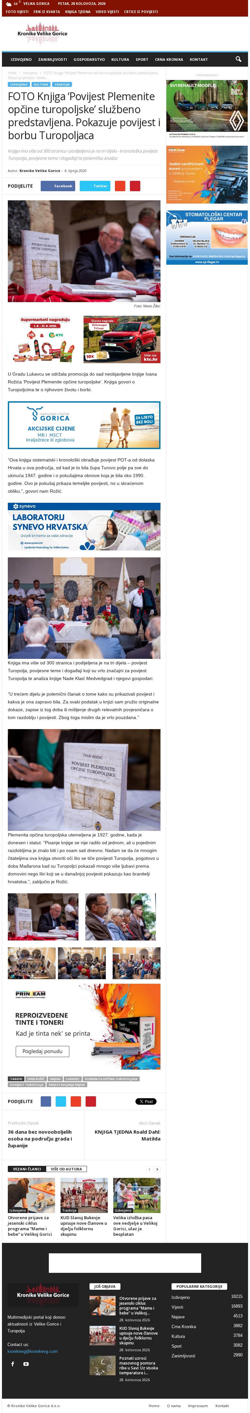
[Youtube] (27, 1364)
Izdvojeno (21, 59)
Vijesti (177, 1307)
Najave (178, 1316)
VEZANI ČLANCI (27, 1168)
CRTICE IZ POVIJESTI (141, 11)
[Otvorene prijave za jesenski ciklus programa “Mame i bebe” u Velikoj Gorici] (31, 1195)
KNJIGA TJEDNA (77, 11)
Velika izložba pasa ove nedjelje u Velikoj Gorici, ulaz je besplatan (135, 1226)
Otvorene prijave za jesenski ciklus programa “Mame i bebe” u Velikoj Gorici (30, 1226)
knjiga (55, 1079)
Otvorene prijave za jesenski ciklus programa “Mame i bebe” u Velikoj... (137, 1306)
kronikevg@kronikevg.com (32, 1351)
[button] (238, 59)
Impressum (198, 1405)
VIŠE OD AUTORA (66, 1168)
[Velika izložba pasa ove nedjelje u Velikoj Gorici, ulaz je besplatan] (136, 1195)
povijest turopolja (26, 1085)
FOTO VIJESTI (17, 11)
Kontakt (199, 59)
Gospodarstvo (89, 59)
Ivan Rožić (36, 1079)
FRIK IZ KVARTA (47, 11)
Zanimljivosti (52, 59)
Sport (142, 59)
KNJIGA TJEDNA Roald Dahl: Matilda (127, 1135)
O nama (174, 1405)
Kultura (120, 59)
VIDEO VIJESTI (107, 11)
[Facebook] (14, 1364)
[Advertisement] (165, 34)
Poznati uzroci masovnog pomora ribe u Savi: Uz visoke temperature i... (138, 1365)
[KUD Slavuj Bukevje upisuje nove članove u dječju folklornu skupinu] (84, 1195)
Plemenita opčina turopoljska (111, 1079)
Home (12, 73)
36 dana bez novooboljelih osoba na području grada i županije (40, 1138)
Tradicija (62, 84)
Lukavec (72, 1079)
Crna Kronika (169, 59)
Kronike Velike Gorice (40, 170)
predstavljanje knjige (67, 1085)
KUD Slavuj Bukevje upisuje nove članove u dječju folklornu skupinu (84, 1226)
